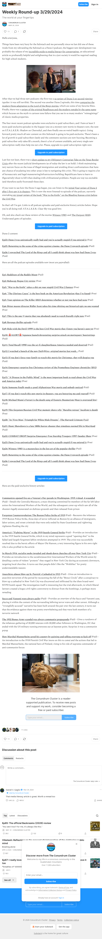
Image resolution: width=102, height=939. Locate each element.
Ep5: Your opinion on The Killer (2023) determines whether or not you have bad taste (44, 300)
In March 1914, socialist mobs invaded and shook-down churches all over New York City (46, 553)
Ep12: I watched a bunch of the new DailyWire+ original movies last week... (40, 351)
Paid (86, 420)
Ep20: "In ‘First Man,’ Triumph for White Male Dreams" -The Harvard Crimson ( (43, 420)
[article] (51, 828)
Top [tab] (5, 815)
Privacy (52, 920)
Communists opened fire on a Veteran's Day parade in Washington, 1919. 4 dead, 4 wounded (48, 498)
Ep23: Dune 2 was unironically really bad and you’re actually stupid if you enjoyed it (44, 240)
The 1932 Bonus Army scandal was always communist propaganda (35, 619)
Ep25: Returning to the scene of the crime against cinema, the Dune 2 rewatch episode (45, 246)
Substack (38, 933)
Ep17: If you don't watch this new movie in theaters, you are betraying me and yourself (45, 393)
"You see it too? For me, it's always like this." (22, 826)
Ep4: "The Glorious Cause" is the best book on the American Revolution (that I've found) (46, 293)
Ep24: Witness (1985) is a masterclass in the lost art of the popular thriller (38, 448)
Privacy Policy (71, 890)
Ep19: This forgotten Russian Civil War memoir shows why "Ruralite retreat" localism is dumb (50, 410)
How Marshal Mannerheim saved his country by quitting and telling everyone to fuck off (46, 636)
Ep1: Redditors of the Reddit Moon (19, 275)
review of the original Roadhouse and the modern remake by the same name (58, 109)
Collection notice (71, 920)
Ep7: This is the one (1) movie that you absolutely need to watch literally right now (43, 316)
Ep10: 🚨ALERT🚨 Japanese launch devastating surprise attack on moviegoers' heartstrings (48, 335)
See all (7, 880)
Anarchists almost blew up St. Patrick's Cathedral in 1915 (31, 574)
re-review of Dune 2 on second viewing (73, 99)
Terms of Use (64, 887)
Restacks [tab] (20, 758)
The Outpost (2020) (81, 215)
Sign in (94, 4)
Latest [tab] (12, 815)
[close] (76, 844)
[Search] (97, 815)
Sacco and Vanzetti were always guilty (21, 598)
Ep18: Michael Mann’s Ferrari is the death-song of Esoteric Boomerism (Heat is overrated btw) (49, 400)
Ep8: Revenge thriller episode (16, 322)
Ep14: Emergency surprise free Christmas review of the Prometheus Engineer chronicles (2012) (49, 367)
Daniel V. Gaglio (13, 789)
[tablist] (13, 758)
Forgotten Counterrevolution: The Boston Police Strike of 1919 (33, 515)
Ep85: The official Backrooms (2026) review (26, 823)
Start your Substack (44, 926)
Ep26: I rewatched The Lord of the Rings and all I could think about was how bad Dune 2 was (49, 252)
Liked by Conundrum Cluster (19, 793)
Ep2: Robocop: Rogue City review (18, 281)
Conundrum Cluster (17, 23)
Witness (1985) (59, 215)
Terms (60, 920)
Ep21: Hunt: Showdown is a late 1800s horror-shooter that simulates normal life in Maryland (48, 426)
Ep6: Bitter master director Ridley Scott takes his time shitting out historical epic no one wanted (50, 306)
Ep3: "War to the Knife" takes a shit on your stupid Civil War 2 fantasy (37, 287)
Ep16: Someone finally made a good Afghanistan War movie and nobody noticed (42, 387)
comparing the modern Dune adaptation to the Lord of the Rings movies (48, 104)
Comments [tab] (8, 758)
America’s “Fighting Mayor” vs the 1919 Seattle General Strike (33, 532)
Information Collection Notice (50, 890)
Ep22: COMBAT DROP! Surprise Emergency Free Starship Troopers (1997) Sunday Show (46, 436)
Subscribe (83, 4)
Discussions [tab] (22, 815)
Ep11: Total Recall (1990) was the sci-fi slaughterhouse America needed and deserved (44, 345)
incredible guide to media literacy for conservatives (54, 51)
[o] (95, 826)
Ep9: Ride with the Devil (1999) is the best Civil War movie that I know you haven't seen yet (47, 329)
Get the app (64, 926)
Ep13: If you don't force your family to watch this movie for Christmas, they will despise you (48, 357)
